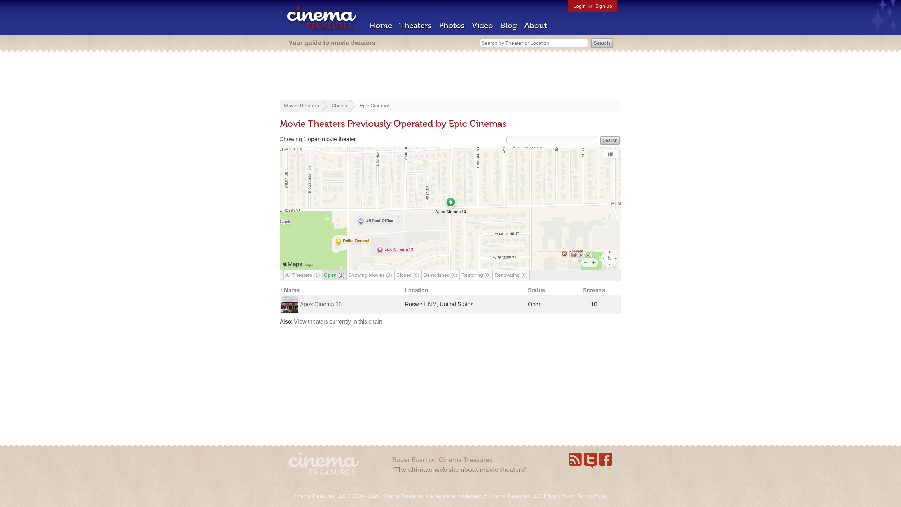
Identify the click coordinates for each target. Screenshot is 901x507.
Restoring (476, 275)
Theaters (415, 25)
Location (416, 290)
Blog (508, 25)
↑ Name (290, 290)
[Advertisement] (450, 76)
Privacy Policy (559, 496)
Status (536, 290)
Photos (452, 25)
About (535, 25)
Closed (408, 275)
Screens (594, 290)
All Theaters (302, 275)
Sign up (603, 6)
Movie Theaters (301, 105)
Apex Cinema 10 (321, 304)
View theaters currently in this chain (338, 322)
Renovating (511, 275)
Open (334, 275)
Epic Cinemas (375, 105)
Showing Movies (370, 275)
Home (381, 25)
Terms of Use (592, 496)
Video (482, 25)
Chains (339, 105)
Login (579, 6)
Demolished (440, 275)
